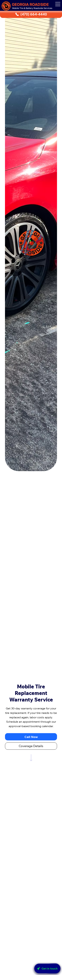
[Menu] (57, 4)
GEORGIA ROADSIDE (30, 4)
